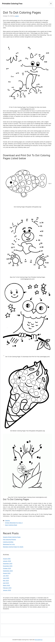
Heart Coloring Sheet (11, 525)
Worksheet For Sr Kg (9, 544)
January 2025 (7, 590)
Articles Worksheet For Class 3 (14, 522)
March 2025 (6, 585)
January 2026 (7, 561)
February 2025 (7, 588)
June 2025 (6, 578)
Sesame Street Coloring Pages (12, 537)
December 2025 (7, 563)
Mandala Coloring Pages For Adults (13, 547)
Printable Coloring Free (12, 4)
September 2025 (8, 571)
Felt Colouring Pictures (9, 539)
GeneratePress (38, 639)
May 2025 (6, 580)
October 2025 (7, 568)
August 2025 (6, 573)
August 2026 (6, 558)
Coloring (7, 520)
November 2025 (7, 566)
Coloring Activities (8, 542)
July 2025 (6, 575)
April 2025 (6, 583)
